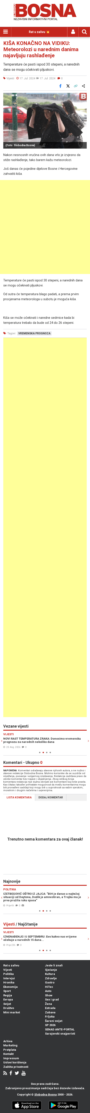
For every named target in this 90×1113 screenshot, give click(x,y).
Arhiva (7, 1041)
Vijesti (7, 969)
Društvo (8, 1008)
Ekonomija (10, 986)
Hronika (8, 982)
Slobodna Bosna (45, 1094)
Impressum (11, 1058)
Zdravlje (51, 978)
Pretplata (9, 1049)
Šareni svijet (53, 1021)
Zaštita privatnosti (15, 1066)
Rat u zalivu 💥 (39, 32)
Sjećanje (51, 969)
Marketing (10, 1045)
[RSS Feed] (5, 1073)
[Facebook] (10, 1073)
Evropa (8, 999)
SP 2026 (50, 1025)
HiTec (49, 986)
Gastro (49, 982)
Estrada (50, 1008)
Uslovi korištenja (14, 1062)
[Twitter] (17, 1073)
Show (48, 995)
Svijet (7, 1004)
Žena (48, 1004)
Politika (8, 974)
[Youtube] (23, 1073)
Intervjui (9, 978)
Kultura (50, 974)
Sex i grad (52, 999)
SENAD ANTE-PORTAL (59, 1029)
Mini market (11, 1012)
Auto (48, 991)
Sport (7, 991)
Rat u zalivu (11, 965)
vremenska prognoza (34, 333)
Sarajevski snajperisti (60, 1033)
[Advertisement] (45, 227)
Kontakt (8, 1054)
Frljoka (50, 1016)
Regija (7, 995)
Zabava (50, 1012)
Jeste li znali (54, 965)
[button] (82, 96)
